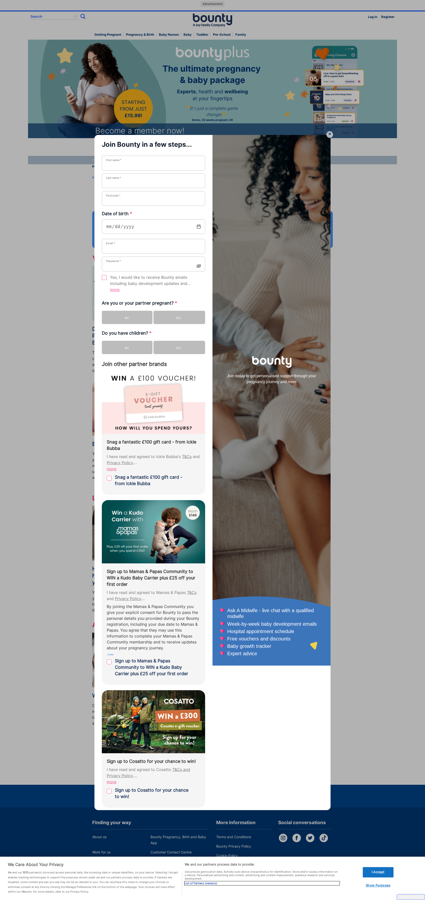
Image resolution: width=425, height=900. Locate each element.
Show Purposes (378, 885)
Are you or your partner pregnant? (139, 303)
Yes (178, 318)
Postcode (113, 195)
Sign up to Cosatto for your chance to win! (151, 793)
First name (113, 160)
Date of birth (117, 213)
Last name (113, 178)
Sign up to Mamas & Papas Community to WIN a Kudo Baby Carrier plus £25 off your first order (151, 667)
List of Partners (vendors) (201, 883)
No (127, 318)
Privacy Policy (120, 462)
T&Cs (187, 456)
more (115, 289)
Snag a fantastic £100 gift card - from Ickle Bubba (148, 480)
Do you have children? (127, 333)
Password (113, 261)
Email (110, 243)
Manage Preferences (411, 897)
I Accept (378, 872)
